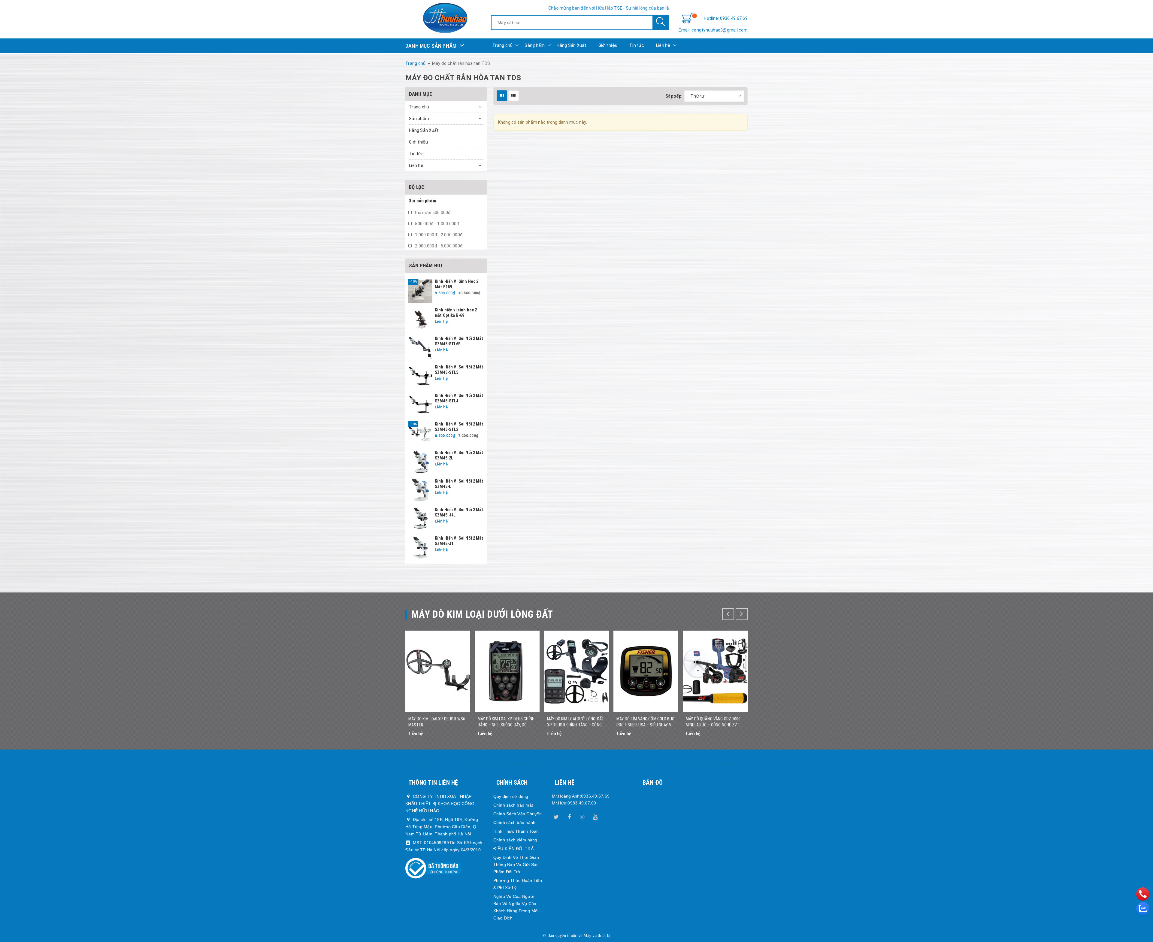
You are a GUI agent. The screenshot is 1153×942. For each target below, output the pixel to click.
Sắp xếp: (673, 96)
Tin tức (636, 45)
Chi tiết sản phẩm (458, 737)
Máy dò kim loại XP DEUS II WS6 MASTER (436, 721)
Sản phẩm (535, 45)
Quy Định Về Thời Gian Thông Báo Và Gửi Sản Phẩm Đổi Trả (516, 864)
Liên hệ (663, 45)
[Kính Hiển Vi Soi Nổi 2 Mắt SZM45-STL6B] (420, 347)
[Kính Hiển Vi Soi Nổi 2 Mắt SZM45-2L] (420, 461)
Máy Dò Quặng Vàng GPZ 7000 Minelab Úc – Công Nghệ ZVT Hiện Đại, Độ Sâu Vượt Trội (713, 722)
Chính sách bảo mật (513, 805)
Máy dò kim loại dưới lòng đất (482, 614)
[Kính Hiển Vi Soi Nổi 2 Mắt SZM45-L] (420, 490)
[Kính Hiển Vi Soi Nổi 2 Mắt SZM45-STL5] (420, 376)
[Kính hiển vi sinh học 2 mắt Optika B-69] (420, 319)
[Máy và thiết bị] (445, 18)
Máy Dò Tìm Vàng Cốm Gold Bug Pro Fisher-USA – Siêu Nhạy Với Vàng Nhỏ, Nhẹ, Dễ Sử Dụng (645, 722)
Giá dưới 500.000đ (432, 212)
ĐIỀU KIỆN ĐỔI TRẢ (513, 848)
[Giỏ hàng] (688, 18)
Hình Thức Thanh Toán (516, 831)
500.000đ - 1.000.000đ (436, 223)
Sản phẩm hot (426, 265)
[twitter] (556, 815)
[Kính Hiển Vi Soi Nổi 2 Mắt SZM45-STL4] (420, 404)
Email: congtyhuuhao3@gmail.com (713, 30)
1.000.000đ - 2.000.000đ (438, 234)
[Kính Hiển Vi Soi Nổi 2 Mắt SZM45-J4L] (420, 518)
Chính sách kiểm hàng (515, 840)
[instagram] (582, 815)
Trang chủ (502, 45)
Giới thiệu (608, 45)
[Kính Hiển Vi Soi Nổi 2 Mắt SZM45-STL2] (420, 433)
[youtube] (595, 815)
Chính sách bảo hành (514, 822)
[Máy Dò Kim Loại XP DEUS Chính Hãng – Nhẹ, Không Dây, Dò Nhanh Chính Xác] (507, 671)
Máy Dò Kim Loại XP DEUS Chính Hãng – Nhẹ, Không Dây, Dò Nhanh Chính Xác (506, 722)
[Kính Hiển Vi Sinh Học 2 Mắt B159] (420, 290)
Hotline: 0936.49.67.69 (726, 18)
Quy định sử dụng (510, 796)
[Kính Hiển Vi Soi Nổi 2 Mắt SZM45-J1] (420, 547)
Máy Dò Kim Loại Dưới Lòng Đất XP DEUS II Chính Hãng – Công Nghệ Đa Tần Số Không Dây (575, 722)
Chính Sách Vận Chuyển (517, 813)
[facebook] (569, 815)
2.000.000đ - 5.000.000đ (438, 246)
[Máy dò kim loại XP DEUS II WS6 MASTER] (437, 671)
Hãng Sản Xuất (571, 45)
